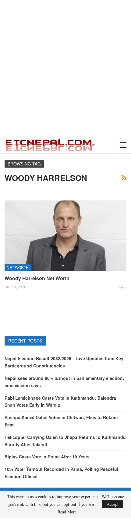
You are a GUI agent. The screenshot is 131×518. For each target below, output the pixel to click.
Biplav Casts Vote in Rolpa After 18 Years (47, 457)
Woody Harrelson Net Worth (37, 278)
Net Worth (18, 267)
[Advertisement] (65, 68)
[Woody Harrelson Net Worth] (65, 235)
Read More (67, 512)
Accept (113, 504)
